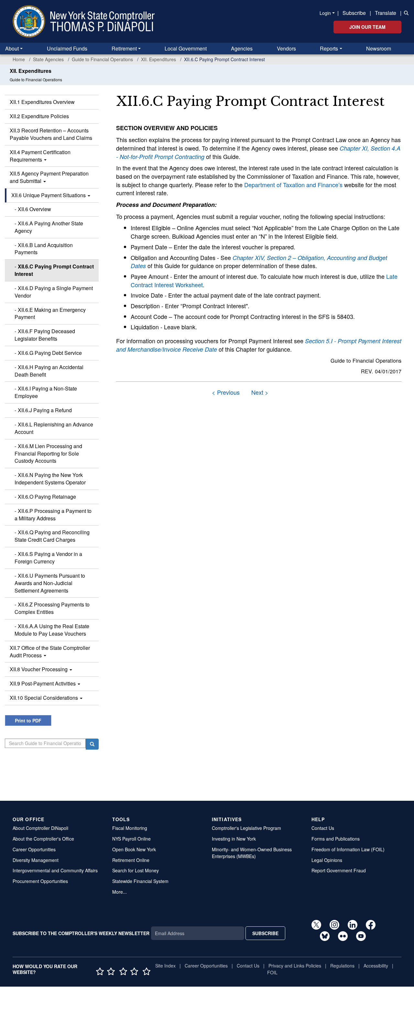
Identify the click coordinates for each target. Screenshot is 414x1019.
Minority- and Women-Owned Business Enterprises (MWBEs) (252, 852)
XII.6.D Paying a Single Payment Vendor (54, 291)
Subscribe (354, 13)
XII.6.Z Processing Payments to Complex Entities (52, 608)
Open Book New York (134, 849)
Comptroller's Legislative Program (246, 828)
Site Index (165, 965)
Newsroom (378, 48)
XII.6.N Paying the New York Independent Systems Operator (50, 478)
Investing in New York (234, 838)
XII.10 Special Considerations (44, 697)
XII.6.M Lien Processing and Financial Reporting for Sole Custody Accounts (48, 453)
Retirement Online (130, 860)
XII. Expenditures (158, 59)
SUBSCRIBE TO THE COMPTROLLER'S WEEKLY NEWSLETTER (81, 933)
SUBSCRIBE (265, 933)
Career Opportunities (34, 849)
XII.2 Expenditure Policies (39, 116)
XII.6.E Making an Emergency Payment (50, 313)
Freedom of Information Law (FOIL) (348, 849)
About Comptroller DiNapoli (40, 828)
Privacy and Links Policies (294, 965)
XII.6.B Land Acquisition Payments (44, 248)
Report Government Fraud (338, 870)
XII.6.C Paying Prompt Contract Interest (54, 270)
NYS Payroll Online (131, 838)
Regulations (342, 965)
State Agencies (48, 59)
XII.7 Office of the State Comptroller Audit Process (50, 651)
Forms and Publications (335, 838)
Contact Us (322, 828)
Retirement (124, 48)
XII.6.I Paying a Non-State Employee (46, 392)
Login (325, 13)
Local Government (186, 48)
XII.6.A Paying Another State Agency (49, 227)
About (12, 48)
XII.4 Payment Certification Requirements (40, 155)
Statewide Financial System (140, 881)
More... (119, 892)
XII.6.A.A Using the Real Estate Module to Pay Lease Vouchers (52, 629)
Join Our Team (367, 27)
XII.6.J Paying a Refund (45, 410)
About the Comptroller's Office (43, 838)
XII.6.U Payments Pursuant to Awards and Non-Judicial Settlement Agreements (50, 583)
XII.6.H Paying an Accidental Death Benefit (49, 370)
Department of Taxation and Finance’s (293, 184)
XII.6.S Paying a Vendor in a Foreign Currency (48, 557)
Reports (329, 48)
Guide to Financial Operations (102, 59)
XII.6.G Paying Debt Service (50, 353)
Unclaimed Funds (67, 48)
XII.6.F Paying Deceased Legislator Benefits (45, 334)
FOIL (272, 972)
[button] (405, 12)
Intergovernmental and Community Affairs (55, 870)
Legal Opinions (326, 860)
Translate (385, 13)
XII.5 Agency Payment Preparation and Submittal (49, 177)
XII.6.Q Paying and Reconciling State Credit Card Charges (52, 535)
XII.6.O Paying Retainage (47, 496)
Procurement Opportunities (40, 881)
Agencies (242, 48)
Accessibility (376, 965)
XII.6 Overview (34, 209)
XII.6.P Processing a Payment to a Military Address (53, 514)
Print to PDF (28, 720)
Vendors (286, 48)
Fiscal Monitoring (129, 828)
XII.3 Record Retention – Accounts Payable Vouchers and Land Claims (51, 134)
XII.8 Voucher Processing (39, 669)
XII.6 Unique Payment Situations (49, 195)
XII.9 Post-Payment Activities (43, 683)
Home (19, 59)
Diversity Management (36, 860)
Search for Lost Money (135, 870)
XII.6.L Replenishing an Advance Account (54, 428)
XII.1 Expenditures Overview (42, 102)
